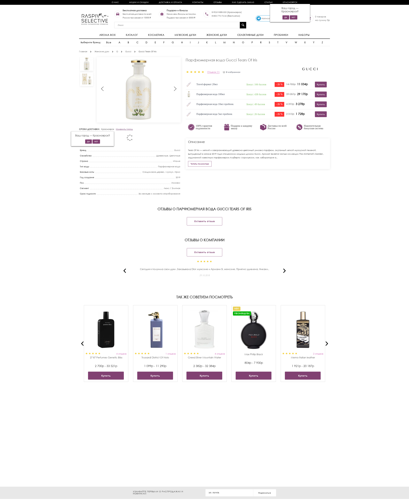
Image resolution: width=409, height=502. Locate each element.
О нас (115, 2)
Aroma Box (107, 34)
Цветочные (174, 155)
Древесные (162, 155)
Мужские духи (185, 34)
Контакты (197, 2)
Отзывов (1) (213, 71)
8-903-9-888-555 (219, 12)
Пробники (281, 34)
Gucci (177, 150)
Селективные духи (250, 34)
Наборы (304, 34)
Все (108, 42)
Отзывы (217, 2)
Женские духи (216, 34)
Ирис (177, 172)
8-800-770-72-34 (219, 16)
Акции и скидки (139, 2)
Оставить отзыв (204, 221)
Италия (176, 161)
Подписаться (264, 493)
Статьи (268, 2)
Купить (106, 375)
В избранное (233, 72)
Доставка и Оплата (170, 2)
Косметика (156, 34)
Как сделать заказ (243, 2)
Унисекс (175, 182)
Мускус (169, 172)
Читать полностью (200, 163)
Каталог (132, 34)
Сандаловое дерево (153, 172)
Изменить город (124, 129)
